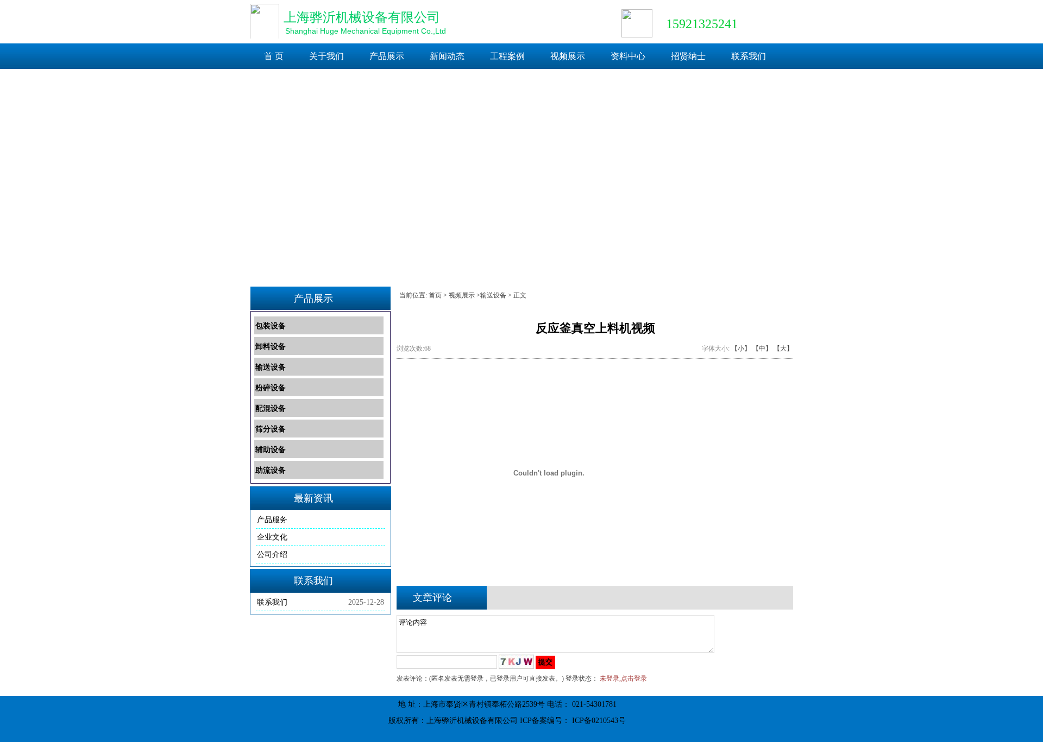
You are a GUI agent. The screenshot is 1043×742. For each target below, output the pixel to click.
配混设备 (270, 408)
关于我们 (326, 56)
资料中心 (628, 56)
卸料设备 (270, 347)
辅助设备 (270, 450)
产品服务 (272, 520)
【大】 (783, 348)
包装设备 (270, 326)
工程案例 (507, 56)
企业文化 (272, 537)
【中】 (762, 348)
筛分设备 (270, 429)
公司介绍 (272, 554)
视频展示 (567, 56)
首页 (435, 295)
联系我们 (748, 56)
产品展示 (386, 56)
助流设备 (270, 470)
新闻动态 (447, 56)
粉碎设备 (270, 388)
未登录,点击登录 (623, 678)
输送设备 (270, 367)
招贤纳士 (688, 56)
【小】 (741, 348)
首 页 (274, 56)
